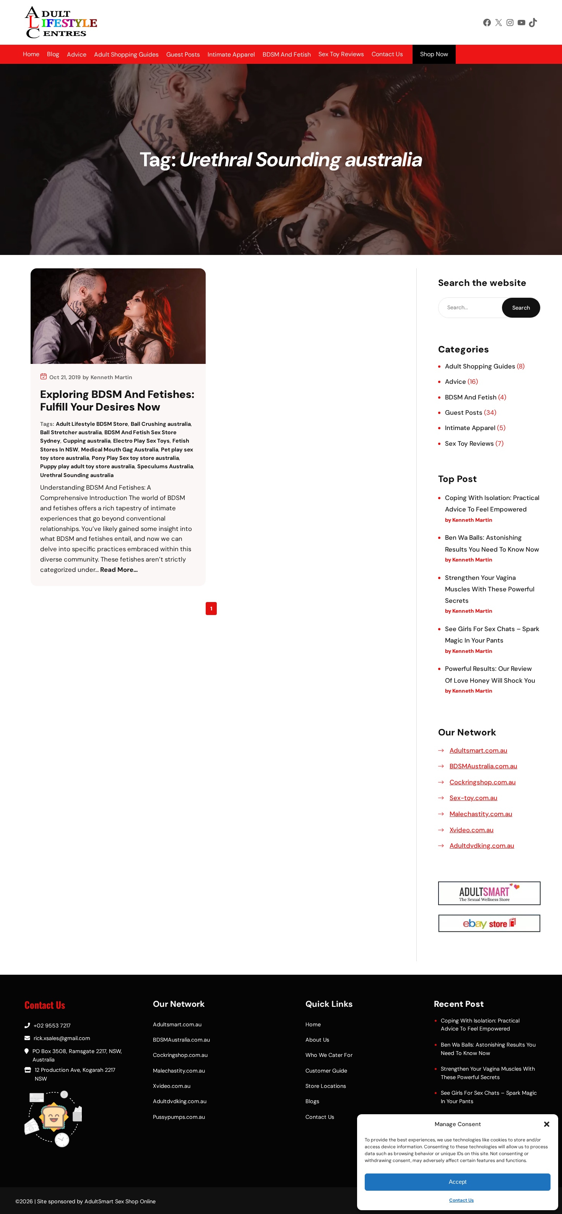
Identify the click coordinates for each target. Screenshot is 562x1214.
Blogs (312, 1101)
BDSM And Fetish (471, 397)
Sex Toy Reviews (341, 54)
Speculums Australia (165, 466)
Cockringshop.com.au (483, 782)
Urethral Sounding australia (77, 475)
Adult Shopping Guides (480, 366)
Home (31, 54)
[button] (547, 1124)
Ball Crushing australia (161, 423)
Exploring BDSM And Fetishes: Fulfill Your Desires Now (117, 401)
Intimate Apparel (470, 428)
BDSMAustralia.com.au (483, 766)
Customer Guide (326, 1070)
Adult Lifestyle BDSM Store (92, 423)
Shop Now (434, 54)
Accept (457, 1181)
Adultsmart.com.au (478, 750)
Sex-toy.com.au (473, 798)
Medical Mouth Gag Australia (119, 449)
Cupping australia (86, 440)
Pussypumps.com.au (179, 1116)
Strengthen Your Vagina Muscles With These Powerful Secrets (489, 589)
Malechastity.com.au (481, 814)
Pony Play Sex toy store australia (135, 457)
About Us (317, 1039)
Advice (455, 381)
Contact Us (461, 1200)
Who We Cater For (328, 1055)
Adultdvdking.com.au (482, 845)
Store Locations (325, 1086)
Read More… (119, 569)
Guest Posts (463, 412)
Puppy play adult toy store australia (87, 466)
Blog (53, 54)
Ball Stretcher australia (71, 432)
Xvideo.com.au (472, 830)
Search (521, 307)
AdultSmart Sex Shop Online (120, 1201)
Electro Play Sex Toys (141, 440)
